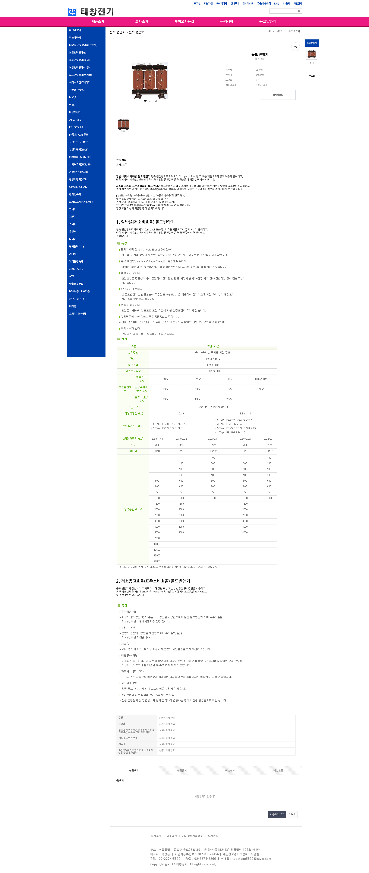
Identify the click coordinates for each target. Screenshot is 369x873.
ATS (71, 276)
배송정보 (230, 770)
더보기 (292, 814)
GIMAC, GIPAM (78, 187)
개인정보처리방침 (192, 836)
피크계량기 (75, 30)
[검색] (299, 11)
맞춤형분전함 (76, 284)
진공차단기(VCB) (78, 179)
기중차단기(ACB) (78, 172)
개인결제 (298, 3)
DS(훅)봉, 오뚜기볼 (79, 291)
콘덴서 (72, 231)
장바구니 (235, 3)
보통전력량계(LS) (78, 52)
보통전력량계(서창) (79, 67)
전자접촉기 (75, 194)
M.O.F (72, 97)
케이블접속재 (76, 261)
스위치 (72, 224)
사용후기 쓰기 (277, 814)
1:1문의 (286, 3)
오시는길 (213, 836)
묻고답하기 (267, 21)
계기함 (72, 254)
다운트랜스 (75, 112)
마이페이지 (221, 3)
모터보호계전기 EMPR (81, 202)
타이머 (72, 239)
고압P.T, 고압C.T (78, 142)
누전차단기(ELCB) (78, 149)
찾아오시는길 (184, 21)
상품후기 (134, 770)
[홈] (270, 31)
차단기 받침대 (76, 299)
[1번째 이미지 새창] (123, 124)
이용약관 (172, 836)
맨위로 (312, 75)
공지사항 (226, 21)
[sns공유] (295, 46)
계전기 (72, 217)
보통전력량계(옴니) (79, 60)
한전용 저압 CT (77, 90)
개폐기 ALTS (76, 269)
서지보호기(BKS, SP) (80, 164)
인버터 (72, 209)
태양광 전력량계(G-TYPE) (83, 45)
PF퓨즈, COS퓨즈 (78, 134)
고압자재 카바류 (77, 314)
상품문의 (182, 770)
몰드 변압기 (294, 31)
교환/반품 (277, 770)
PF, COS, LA (76, 127)
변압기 (72, 105)
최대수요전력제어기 (79, 82)
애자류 (72, 306)
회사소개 (141, 21)
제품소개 (98, 21)
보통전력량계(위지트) (80, 75)
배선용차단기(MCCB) (80, 157)
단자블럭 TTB (76, 246)
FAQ (276, 3)
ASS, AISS (75, 120)
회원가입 (208, 3)
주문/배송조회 (264, 3)
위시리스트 (248, 3)
